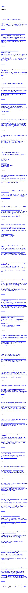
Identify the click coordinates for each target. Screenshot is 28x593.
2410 (25, 584)
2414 (20, 586)
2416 (9, 587)
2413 (15, 586)
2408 (15, 584)
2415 (25, 586)
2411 (4, 586)
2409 (20, 584)
